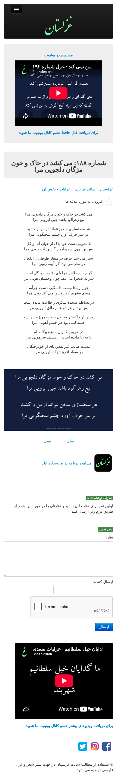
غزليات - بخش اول (55, 189)
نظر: (109, 537)
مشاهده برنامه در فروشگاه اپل (67, 463)
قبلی (70, 441)
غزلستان (106, 189)
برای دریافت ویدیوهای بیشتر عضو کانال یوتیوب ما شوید (69, 725)
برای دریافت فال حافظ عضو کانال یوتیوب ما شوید (58, 132)
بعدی (47, 441)
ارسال (104, 627)
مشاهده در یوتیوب (58, 55)
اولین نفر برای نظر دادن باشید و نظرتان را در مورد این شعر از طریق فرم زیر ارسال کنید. (63, 508)
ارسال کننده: (103, 582)
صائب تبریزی (85, 189)
